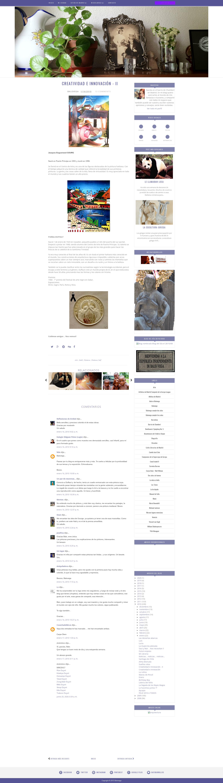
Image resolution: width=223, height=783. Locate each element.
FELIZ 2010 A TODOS (147, 693)
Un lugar (60, 551)
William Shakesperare (154, 526)
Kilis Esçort (61, 690)
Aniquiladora (62, 566)
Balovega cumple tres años (154, 415)
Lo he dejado (154, 489)
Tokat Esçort (62, 679)
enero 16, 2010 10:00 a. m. (68, 473)
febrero (142, 633)
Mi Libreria (143, 654)
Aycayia (142, 690)
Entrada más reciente (59, 758)
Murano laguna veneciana (154, 512)
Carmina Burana (154, 466)
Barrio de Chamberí (154, 424)
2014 (139, 593)
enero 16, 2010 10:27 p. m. (68, 620)
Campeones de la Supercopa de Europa (154, 457)
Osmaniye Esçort (64, 676)
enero (142, 635)
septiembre (144, 614)
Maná (154, 498)
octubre (143, 612)
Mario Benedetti (154, 503)
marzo (142, 630)
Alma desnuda (145, 661)
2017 (139, 586)
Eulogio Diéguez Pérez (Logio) (70, 437)
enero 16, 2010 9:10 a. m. (67, 447)
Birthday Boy (144, 680)
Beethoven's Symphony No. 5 (154, 429)
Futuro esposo (145, 651)
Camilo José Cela (154, 452)
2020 (139, 578)
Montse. (60, 499)
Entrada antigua (124, 758)
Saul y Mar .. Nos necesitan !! (151, 648)
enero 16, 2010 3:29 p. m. (67, 546)
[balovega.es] (154, 263)
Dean (59, 515)
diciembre (144, 606)
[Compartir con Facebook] (73, 347)
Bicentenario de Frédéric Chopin (154, 433)
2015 (139, 591)
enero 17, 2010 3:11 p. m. (67, 659)
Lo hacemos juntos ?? (148, 688)
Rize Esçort (61, 670)
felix (58, 452)
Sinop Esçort (62, 687)
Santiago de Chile (146, 659)
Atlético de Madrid (154, 396)
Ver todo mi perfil (154, 108)
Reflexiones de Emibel (66, 419)
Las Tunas (154, 484)
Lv (58, 587)
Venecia (154, 517)
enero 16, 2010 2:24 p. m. (67, 527)
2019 (139, 580)
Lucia (141, 643)
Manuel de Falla (155, 494)
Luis (140, 640)
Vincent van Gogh (154, 522)
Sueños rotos (144, 664)
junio (141, 622)
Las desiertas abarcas (148, 638)
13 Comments (103, 91)
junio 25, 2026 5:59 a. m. (67, 696)
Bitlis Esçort (61, 685)
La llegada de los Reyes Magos (152, 685)
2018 (139, 583)
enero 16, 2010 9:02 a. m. (67, 431)
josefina (60, 533)
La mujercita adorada (148, 646)
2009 (139, 695)
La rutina (143, 672)
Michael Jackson (154, 508)
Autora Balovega (154, 401)
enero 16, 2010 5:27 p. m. (67, 561)
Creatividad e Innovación (149, 669)
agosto (142, 617)
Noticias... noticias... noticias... (152, 656)
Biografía (155, 438)
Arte (76, 360)
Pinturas (87, 360)
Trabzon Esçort (63, 693)
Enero (141, 677)
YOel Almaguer (154, 531)
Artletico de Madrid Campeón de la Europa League (154, 392)
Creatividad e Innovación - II (151, 667)
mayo (142, 625)
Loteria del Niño (146, 682)
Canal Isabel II (154, 461)
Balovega (154, 406)
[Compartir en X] (51, 347)
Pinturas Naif (96, 360)
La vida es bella (154, 480)
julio (141, 620)
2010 (139, 604)
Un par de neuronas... (66, 479)
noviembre (144, 609)
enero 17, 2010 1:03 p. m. (67, 638)
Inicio (93, 758)
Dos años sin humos (154, 475)
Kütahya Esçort (63, 673)
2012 (139, 599)
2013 (139, 596)
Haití (81, 360)
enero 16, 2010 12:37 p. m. (68, 509)
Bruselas (154, 443)
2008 (139, 698)
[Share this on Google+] (56, 347)
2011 (139, 601)
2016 (139, 588)
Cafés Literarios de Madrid (154, 447)
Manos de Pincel (146, 674)
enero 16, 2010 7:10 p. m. (67, 582)
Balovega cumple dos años (154, 410)
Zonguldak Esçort (64, 682)
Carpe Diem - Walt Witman (154, 471)
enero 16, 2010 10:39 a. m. (68, 494)
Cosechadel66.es (64, 625)
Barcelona (154, 419)
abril (141, 627)
